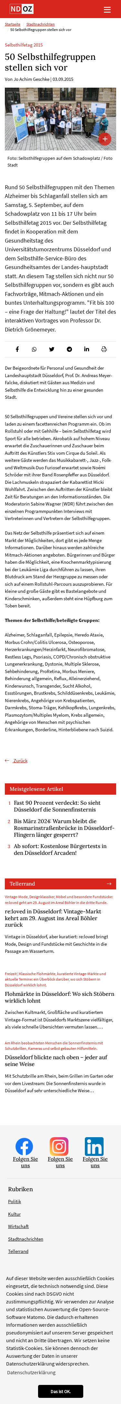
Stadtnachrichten (40, 24)
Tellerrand (22, 883)
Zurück (20, 760)
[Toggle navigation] (107, 9)
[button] (17, 349)
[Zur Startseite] (22, 9)
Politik (14, 1201)
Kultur (14, 1214)
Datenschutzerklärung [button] (31, 1372)
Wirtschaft (18, 1226)
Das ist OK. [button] (61, 1391)
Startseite (12, 24)
